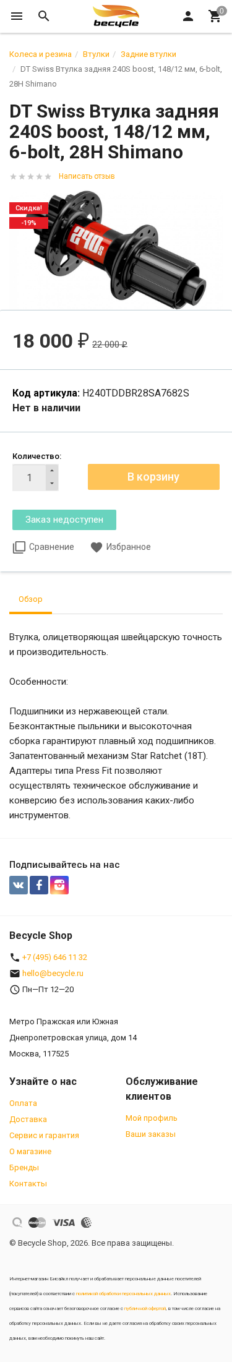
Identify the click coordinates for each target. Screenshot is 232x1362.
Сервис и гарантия (44, 1135)
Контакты (28, 1183)
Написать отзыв (87, 176)
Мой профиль (152, 1118)
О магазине (30, 1151)
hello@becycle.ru (53, 973)
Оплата (23, 1103)
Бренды (24, 1167)
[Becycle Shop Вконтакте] (18, 885)
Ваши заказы (151, 1134)
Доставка (28, 1119)
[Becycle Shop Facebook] (39, 885)
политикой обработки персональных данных (123, 1293)
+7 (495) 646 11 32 (54, 957)
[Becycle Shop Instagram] (59, 885)
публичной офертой (145, 1308)
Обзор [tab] (31, 599)
